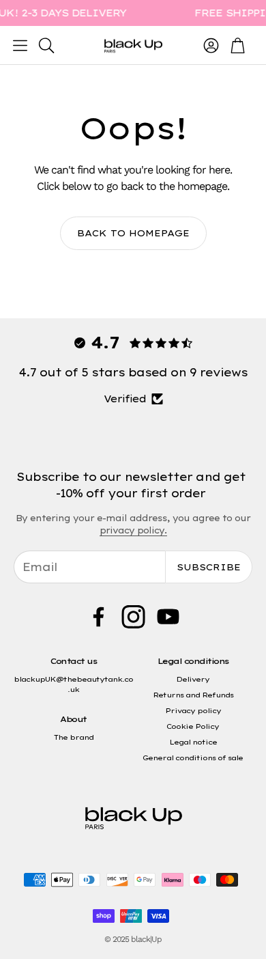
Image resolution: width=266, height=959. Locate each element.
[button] (20, 45)
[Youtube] (168, 616)
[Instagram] (133, 616)
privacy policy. (133, 530)
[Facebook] (98, 616)
